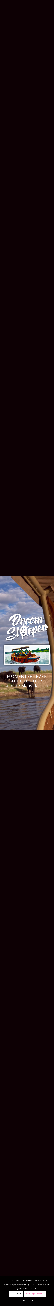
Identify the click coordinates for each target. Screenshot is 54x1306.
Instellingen (27, 1300)
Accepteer (16, 1294)
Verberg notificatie (35, 1294)
